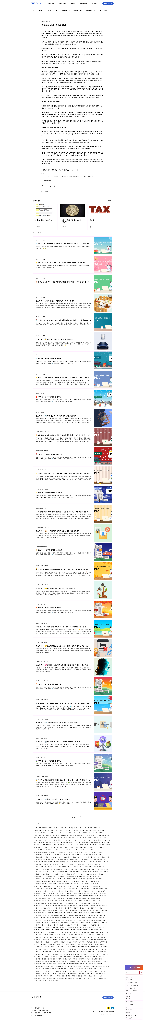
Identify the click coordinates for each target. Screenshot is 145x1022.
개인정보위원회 (49, 862)
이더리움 (38, 981)
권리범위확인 (80, 876)
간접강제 (78, 854)
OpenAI (90, 845)
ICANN (80, 837)
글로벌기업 (81, 879)
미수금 (37, 910)
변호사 (86, 920)
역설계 (72, 961)
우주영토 (57, 971)
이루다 (54, 981)
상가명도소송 (62, 934)
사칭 (78, 932)
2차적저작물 (39, 830)
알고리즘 (88, 954)
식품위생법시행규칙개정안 (42, 951)
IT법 (107, 840)
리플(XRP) (63, 903)
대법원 (62, 893)
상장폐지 (38, 937)
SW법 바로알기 (81, 847)
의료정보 (102, 978)
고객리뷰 (65, 866)
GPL (59, 837)
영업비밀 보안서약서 (96, 964)
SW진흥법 (92, 847)
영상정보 (61, 964)
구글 (82, 874)
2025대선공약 (95, 828)
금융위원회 (48, 881)
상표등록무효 (66, 937)
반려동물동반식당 (84, 913)
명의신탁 (94, 905)
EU (85, 835)
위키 (104, 973)
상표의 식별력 (84, 937)
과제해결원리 (62, 871)
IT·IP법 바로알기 (97, 840)
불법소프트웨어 (39, 927)
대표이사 (104, 893)
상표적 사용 (94, 937)
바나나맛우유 (39, 913)
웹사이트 (57, 973)
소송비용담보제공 (100, 944)
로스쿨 (86, 900)
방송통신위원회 (59, 915)
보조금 (67, 922)
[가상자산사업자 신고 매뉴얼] (45, 210)
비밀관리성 (69, 927)
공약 (65, 869)
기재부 (75, 886)
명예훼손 (77, 905)
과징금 (71, 871)
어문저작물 (38, 959)
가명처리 (62, 852)
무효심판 (65, 908)
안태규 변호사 (78, 954)
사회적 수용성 (96, 932)
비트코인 (50, 930)
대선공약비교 (87, 893)
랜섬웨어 (66, 900)
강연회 (49, 857)
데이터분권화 (72, 896)
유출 (101, 976)
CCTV (101, 832)
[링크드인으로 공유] (50, 186)
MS (36, 845)
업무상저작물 (39, 961)
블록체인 (60, 927)
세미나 (44, 944)
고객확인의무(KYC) (76, 866)
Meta (42, 845)
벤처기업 (78, 920)
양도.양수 (71, 956)
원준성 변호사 (94, 971)
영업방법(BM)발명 (73, 964)
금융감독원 (38, 881)
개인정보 (104, 857)
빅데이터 (59, 930)
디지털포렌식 (39, 900)
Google (67, 837)
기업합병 (58, 886)
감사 (94, 854)
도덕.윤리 (103, 896)
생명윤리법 (65, 939)
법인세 (54, 920)
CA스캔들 (86, 832)
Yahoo (56, 849)
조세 (81, 176)
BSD (78, 832)
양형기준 (100, 956)
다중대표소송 (88, 891)
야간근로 (55, 956)
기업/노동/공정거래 (90, 10)
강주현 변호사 (66, 857)
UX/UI (49, 849)
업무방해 (89, 959)
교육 (75, 874)
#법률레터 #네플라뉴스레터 (50, 828)
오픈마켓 (90, 966)
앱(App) (46, 956)
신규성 (55, 951)
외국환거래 (93, 968)
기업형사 (67, 886)
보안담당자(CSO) (57, 922)
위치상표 (88, 973)
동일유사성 (46, 898)
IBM (74, 837)
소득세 (84, 176)
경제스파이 (38, 866)
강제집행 (56, 857)
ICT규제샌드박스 (103, 837)
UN (42, 849)
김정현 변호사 (62, 888)
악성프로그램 (58, 954)
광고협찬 (57, 874)
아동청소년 (38, 954)
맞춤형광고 (95, 903)
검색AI (105, 862)
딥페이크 (49, 900)
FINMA (92, 835)
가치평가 (64, 854)
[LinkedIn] (112, 1008)
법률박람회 (56, 917)
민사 (100, 10)
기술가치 (76, 881)
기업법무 (88, 883)
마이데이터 (78, 903)
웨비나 (104, 971)
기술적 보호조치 (40, 883)
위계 (81, 973)
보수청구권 (38, 922)
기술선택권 (85, 881)
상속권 (84, 934)
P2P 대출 (106, 845)
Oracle (98, 845)
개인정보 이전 (39, 859)
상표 (45, 937)
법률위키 (74, 917)
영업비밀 (84, 964)
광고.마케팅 (47, 874)
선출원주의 (73, 942)
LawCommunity (74, 842)
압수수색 (96, 954)
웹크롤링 (74, 973)
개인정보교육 (50, 859)
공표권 (53, 871)
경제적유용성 (49, 866)
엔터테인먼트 (50, 961)
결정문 (65, 864)
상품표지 (38, 939)
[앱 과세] (100, 210)
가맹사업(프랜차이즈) (41, 852)
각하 (71, 854)
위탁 (37, 976)
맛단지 (87, 903)
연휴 (45, 964)
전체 (34, 10)
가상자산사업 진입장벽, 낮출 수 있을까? (71, 221)
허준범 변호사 (76, 176)
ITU (88, 840)
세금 (37, 944)
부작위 (77, 925)
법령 (93, 915)
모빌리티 (38, 908)
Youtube (64, 849)
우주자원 (65, 971)
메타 (49, 905)
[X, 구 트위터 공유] (46, 186)
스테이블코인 (90, 176)
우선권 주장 (47, 971)
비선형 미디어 (90, 927)
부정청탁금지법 (96, 925)
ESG (79, 835)
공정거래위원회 (102, 869)
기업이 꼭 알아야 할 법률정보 (65, 176)
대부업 (70, 893)
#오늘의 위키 (65, 828)
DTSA (73, 835)
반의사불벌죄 (39, 915)
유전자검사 (82, 976)
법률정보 (83, 917)
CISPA (49, 835)
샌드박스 (56, 939)
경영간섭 (90, 864)
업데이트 (80, 959)
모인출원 (46, 908)
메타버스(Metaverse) (59, 905)
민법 (62, 910)
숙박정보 (103, 947)
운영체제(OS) (75, 971)
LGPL (59, 842)
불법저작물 (50, 927)
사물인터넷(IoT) (96, 930)
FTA (36, 837)
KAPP (37, 842)
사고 (66, 930)
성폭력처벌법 (105, 942)
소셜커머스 (82, 944)
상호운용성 (47, 939)
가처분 (55, 854)
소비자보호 (60, 944)
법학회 (69, 920)
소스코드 (38, 947)
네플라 (37, 891)
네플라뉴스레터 (47, 891)
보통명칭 (74, 922)
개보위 (96, 857)
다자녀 (79, 891)
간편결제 (87, 854)
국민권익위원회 (39, 876)
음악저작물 (53, 978)
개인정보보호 (61, 859)
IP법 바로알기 (58, 840)
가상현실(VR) (39, 854)
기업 (60, 883)
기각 (68, 881)
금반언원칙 (91, 879)
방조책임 (70, 915)
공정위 (37, 871)
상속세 (99, 934)
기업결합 (68, 883)
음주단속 (63, 978)
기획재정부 (83, 886)
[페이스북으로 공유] (42, 186)
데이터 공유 (38, 896)
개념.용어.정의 (78, 857)
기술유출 (95, 881)
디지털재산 (95, 898)
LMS (65, 842)
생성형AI (74, 939)
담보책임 (46, 893)
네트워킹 (103, 888)
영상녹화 (52, 964)
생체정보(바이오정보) (86, 939)
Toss (36, 849)
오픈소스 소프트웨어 (102, 966)
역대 (58, 961)
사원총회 (62, 932)
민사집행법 (103, 910)
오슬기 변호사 (70, 966)
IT (73, 840)
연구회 (106, 961)
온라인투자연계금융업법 (59, 968)
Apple (65, 832)
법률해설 (100, 917)
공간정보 (87, 866)
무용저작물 (55, 908)
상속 (77, 934)
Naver (76, 845)
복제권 (97, 922)
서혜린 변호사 (39, 942)
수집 (87, 947)
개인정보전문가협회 (62, 862)
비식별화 (100, 927)
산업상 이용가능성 (49, 934)
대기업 (54, 893)
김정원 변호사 (51, 888)
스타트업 (61, 949)
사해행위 (86, 932)
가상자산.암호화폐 (54, 176)
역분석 (65, 961)
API (43, 832)
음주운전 (71, 978)
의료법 (94, 978)
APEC (37, 832)
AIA (62, 830)
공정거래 (91, 869)
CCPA (94, 832)
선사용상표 (63, 942)
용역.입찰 (38, 971)
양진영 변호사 (89, 956)
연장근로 (38, 964)
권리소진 (90, 876)
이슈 (47, 176)
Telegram (101, 847)
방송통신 (49, 915)
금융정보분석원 (59, 881)
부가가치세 (38, 925)
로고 (73, 900)
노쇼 (63, 891)
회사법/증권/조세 (78, 10)
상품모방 (103, 937)
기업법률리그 (78, 883)
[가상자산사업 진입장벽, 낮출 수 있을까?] (72, 210)
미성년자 (102, 908)
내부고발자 (84, 888)
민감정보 (55, 910)
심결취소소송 (101, 951)
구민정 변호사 (91, 874)
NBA (49, 845)
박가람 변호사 (60, 913)
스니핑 (46, 949)
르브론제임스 (96, 900)
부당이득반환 (61, 925)
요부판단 (102, 968)
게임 (46, 864)
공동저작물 (57, 869)
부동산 (70, 925)
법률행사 (38, 920)
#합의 (74, 828)
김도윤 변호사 (39, 888)
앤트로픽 (38, 956)
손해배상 (59, 947)
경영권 (98, 864)
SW (72, 847)
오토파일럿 (80, 966)
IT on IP (81, 840)
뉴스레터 (71, 891)
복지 (104, 922)
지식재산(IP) (42, 10)
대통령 (96, 893)
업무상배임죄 (99, 959)
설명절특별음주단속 (92, 942)
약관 (63, 956)
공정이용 (45, 871)
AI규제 (69, 830)
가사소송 (70, 852)
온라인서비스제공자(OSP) (42, 968)
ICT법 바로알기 (40, 840)
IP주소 (67, 840)
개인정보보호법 (86, 859)
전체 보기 (110, 200)
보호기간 (89, 922)
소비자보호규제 (71, 944)
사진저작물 (71, 932)
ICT (94, 837)
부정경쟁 (85, 925)
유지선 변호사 (92, 976)
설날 (81, 942)
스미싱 (53, 949)
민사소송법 (85, 910)
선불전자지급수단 (52, 942)
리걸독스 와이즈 (40, 903)
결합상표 (73, 864)
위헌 (43, 976)
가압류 (48, 854)
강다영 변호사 (39, 857)
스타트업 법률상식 (73, 949)
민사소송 (76, 910)
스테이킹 (96, 949)
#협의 (80, 828)
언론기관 (48, 959)
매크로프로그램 (39, 905)
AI (57, 830)
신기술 (63, 951)
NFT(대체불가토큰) (59, 845)
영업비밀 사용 (39, 966)
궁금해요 (62, 876)
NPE (69, 845)
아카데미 (48, 954)
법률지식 (91, 917)
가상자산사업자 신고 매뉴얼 (43, 220)
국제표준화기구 (51, 876)
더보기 (105, 10)
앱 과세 (92, 220)
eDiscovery (73, 849)
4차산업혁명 (49, 830)
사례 (79, 930)
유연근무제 (72, 976)
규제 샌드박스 (39, 879)
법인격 (46, 920)
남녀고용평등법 (73, 888)
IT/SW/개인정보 (52, 10)
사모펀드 (86, 930)
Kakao (44, 842)
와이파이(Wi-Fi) (82, 968)
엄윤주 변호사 (70, 959)
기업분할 (96, 883)
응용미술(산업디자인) (83, 978)
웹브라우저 (47, 973)
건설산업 (97, 862)
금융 (99, 879)
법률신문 (65, 917)
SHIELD (51, 847)
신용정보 (71, 951)
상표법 (75, 937)
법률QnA (38, 917)
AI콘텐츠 (95, 830)
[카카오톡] (108, 1008)
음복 (45, 978)
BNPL (72, 832)
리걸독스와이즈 (52, 903)
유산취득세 (51, 976)
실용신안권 (91, 951)
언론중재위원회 (58, 959)
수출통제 (94, 947)
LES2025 (52, 842)
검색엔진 (38, 864)
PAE (44, 847)
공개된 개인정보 (98, 866)
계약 (58, 866)
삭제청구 (106, 932)
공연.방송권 (73, 869)
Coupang (65, 835)
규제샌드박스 (50, 879)
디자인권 (61, 898)
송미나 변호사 (70, 947)
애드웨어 (105, 954)
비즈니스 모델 (39, 930)
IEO (49, 840)
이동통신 (46, 981)
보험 (81, 922)
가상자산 (87, 852)
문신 (84, 908)
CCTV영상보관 (39, 835)
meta (97, 849)
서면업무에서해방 (100, 939)
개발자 (88, 857)
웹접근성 (65, 973)
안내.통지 (68, 954)
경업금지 (81, 864)
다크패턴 (98, 891)
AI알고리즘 (86, 830)
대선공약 (77, 893)
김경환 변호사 (94, 886)
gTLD (81, 849)
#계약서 (37, 828)
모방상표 (103, 905)
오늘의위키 (60, 966)
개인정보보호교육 (73, 859)
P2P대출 (37, 847)
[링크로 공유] (54, 186)
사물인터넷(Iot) (39, 932)
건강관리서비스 (86, 862)
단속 (105, 891)
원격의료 (84, 971)
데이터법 (48, 896)
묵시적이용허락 (75, 908)
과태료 (79, 871)
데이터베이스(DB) (59, 896)
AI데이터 (77, 830)
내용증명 (94, 888)
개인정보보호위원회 (100, 859)
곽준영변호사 (97, 871)
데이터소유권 (83, 896)
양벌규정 (79, 956)
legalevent (89, 849)
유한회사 (38, 978)
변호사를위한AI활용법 (98, 920)
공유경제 (82, 869)
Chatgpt (56, 835)
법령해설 (43, 176)
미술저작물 (46, 910)
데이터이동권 (94, 896)
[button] (73, 3)
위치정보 (97, 973)
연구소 (99, 961)
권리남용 (70, 876)
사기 (73, 930)
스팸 (103, 949)
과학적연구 (87, 871)
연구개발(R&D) (89, 961)
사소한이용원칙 (51, 932)
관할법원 (38, 874)
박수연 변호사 (72, 913)
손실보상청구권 (48, 947)
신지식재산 (81, 951)
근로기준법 (61, 879)
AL (102, 830)
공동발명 (48, 869)
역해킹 (80, 961)
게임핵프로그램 (55, 864)
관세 (105, 871)
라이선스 (58, 900)
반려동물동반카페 (97, 913)
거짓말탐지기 (75, 862)
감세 (100, 854)
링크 (70, 903)
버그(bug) (86, 915)
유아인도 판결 (62, 976)
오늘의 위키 (50, 966)
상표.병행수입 (54, 937)
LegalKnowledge (97, 842)
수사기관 (80, 947)
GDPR (53, 837)
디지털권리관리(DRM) (74, 898)
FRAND (105, 835)
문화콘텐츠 (92, 908)
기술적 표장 (51, 883)
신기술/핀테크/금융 (65, 10)
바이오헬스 (49, 913)
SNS (59, 847)
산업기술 (38, 934)
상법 (71, 934)
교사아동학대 (67, 874)
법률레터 (47, 917)
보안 (47, 922)
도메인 (37, 898)
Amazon (57, 832)
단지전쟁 (38, 893)
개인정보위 (38, 862)
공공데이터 (39, 869)
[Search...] (141, 972)
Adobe (50, 832)
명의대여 (86, 905)
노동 (57, 891)
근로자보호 (71, 879)
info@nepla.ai (38, 1015)
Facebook (44, 837)
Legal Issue (85, 842)
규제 (98, 876)
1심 (86, 828)
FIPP (98, 835)
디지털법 (86, 898)
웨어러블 (38, 973)
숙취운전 (38, 949)
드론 (53, 898)
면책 (69, 905)
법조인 (61, 920)
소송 (90, 944)
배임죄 (78, 915)
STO (65, 847)
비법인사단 (79, 927)
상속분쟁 (91, 934)
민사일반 (94, 910)
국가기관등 (102, 874)
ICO (88, 837)
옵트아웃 (72, 968)
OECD (83, 845)
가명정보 (53, 852)
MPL (106, 842)
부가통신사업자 (49, 925)
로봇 (79, 900)
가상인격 (79, 852)
